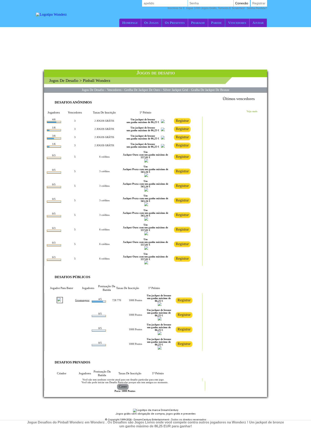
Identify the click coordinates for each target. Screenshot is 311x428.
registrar (258, 3)
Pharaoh (198, 23)
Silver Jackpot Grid (175, 90)
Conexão (241, 3)
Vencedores (237, 23)
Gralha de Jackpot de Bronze (210, 90)
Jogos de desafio (63, 80)
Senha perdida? (217, 8)
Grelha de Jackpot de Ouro (142, 90)
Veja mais (252, 111)
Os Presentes (175, 23)
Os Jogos (151, 23)
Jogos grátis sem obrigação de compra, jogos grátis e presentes (155, 413)
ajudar (258, 23)
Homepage (130, 23)
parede (216, 23)
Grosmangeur (82, 300)
